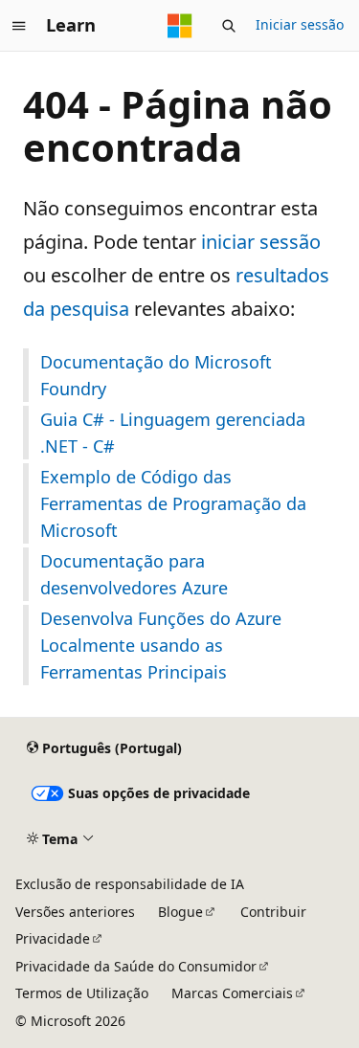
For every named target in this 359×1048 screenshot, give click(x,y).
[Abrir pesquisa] (229, 26)
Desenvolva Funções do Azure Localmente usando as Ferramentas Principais (160, 645)
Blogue (180, 912)
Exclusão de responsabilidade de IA (129, 884)
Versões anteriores (75, 912)
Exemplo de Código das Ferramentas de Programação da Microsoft (173, 503)
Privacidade (52, 938)
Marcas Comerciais (232, 993)
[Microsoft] (180, 25)
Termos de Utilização (81, 993)
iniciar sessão (261, 242)
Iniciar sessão (300, 24)
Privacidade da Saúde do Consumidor (136, 966)
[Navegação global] (19, 26)
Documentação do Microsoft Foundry (156, 375)
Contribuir (273, 912)
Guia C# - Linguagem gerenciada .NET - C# (172, 432)
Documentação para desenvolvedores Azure (134, 574)
